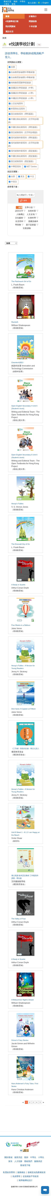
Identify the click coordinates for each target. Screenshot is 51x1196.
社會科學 (33, 218)
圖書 (7, 16)
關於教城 (8, 1157)
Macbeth (14, 322)
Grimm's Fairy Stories (19, 1040)
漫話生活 (9, 31)
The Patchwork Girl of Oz (21, 281)
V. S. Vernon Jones (19, 507)
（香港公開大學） (18, 420)
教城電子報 (25, 1165)
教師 (15, 1)
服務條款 (21, 1172)
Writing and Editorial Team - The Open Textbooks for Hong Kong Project (25, 415)
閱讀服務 (33, 21)
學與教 (19, 225)
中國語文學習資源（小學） (23, 98)
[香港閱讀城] (8, 10)
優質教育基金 (17, 752)
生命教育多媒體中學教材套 (23, 72)
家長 (13, 4)
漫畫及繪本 (33, 221)
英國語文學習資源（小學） (23, 93)
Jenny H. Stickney (19, 672)
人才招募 (18, 1161)
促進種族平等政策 (31, 1176)
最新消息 (18, 1157)
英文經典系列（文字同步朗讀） (25, 132)
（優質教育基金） (18, 755)
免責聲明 (16, 1176)
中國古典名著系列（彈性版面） (25, 127)
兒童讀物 (27, 228)
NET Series (31, 166)
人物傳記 (20, 214)
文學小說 (30, 207)
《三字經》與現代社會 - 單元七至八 (25, 749)
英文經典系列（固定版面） (23, 161)
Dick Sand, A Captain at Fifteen (23, 709)
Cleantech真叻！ (18, 362)
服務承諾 (38, 1161)
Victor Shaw (16, 838)
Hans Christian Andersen (22, 1090)
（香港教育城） (17, 287)
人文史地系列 (17, 103)
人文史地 (32, 214)
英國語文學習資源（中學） (23, 88)
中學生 (22, 1)
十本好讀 (33, 26)
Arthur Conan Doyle (20, 588)
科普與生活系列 (18, 109)
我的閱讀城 (10, 26)
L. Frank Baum (17, 285)
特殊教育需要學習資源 (21, 83)
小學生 (6, 4)
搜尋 (25, 200)
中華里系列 (16, 166)
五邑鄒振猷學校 (18, 881)
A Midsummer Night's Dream (22, 1000)
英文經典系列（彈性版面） (23, 114)
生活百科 (20, 221)
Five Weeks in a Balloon (20, 625)
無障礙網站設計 (25, 1180)
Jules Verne (16, 628)
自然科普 (33, 211)
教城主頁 (7, 1)
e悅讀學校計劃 (11, 21)
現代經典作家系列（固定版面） (25, 151)
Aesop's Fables (17, 504)
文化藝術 (20, 218)
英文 (23, 176)
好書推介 (33, 16)
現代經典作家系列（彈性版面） (25, 138)
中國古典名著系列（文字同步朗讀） (23, 120)
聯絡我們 (28, 1161)
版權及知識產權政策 (37, 1172)
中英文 (14, 181)
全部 (13, 67)
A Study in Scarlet (18, 585)
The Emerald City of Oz (20, 544)
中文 (32, 176)
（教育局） (16, 841)
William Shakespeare (20, 325)
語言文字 (20, 211)
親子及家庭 (32, 225)
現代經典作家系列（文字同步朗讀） (23, 144)
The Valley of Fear (18, 919)
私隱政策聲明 (9, 1172)
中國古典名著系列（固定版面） (25, 156)
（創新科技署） (17, 371)
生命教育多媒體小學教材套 (23, 77)
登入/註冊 (32, 2)
